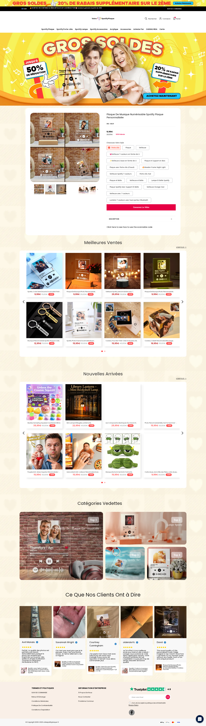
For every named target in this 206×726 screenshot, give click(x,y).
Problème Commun (86, 701)
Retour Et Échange (39, 697)
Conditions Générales (40, 701)
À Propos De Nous (85, 692)
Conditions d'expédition (41, 710)
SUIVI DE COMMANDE (174, 9)
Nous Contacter (84, 697)
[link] (99, 29)
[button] (150, 18)
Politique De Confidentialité (42, 705)
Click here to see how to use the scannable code (129, 227)
